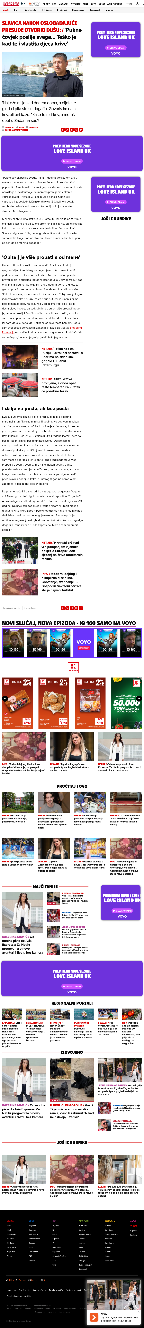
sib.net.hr (57, 1308)
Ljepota (82, 1238)
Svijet (16, 10)
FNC (30, 1256)
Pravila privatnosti (73, 1290)
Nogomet (32, 1225)
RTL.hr (9, 1308)
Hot (54, 4)
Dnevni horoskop (111, 1234)
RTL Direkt (62, 10)
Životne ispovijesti (85, 1264)
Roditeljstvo (83, 1256)
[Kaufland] (72, 668)
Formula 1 (32, 1260)
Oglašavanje (24, 1290)
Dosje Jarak (95, 10)
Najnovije (133, 1230)
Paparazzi (55, 1238)
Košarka (32, 1243)
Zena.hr (18, 1308)
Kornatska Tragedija (11, 608)
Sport (46, 4)
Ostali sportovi (34, 1251)
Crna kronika (30, 10)
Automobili (83, 1269)
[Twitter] (67, 130)
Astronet (108, 1225)
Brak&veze (83, 1225)
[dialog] (114, 1302)
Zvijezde (55, 1225)
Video (133, 1226)
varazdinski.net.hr (86, 1308)
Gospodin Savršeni (59, 1256)
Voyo (54, 1264)
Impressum (11, 1290)
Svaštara (108, 1251)
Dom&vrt (82, 1229)
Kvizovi (107, 1256)
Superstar (56, 1251)
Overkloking (109, 1243)
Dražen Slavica (30, 608)
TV (53, 1243)
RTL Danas (47, 10)
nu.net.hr (52, 1312)
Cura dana (108, 1229)
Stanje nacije (78, 10)
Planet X (108, 1247)
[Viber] (76, 130)
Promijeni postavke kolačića (19, 1296)
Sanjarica (133, 1235)
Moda (81, 1247)
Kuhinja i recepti (85, 1234)
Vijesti (6, 10)
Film (54, 1229)
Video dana (109, 1260)
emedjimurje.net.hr (42, 1308)
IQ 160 (102, 4)
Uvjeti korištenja (39, 1290)
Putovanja (82, 1251)
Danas (10, 1220)
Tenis (31, 1247)
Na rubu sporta (34, 1238)
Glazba (54, 1234)
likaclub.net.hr (65, 1312)
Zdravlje (82, 1260)
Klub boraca (33, 1234)
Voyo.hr (27, 1308)
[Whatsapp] (72, 130)
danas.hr (33, 127)
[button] (6, 632)
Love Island (56, 1247)
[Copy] (81, 130)
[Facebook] (63, 130)
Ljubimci (82, 1243)
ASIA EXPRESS (114, 4)
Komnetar (108, 1238)
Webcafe (76, 4)
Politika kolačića (56, 1290)
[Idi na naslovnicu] (34, 6)
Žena (85, 4)
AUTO (93, 4)
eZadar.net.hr (39, 1312)
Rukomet (32, 1229)
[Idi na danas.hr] (14, 3)
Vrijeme (109, 10)
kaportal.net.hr (70, 1308)
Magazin (63, 4)
